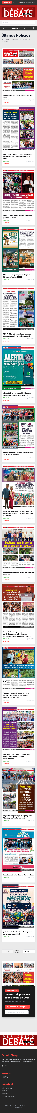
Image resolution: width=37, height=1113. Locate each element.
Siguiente (28, 951)
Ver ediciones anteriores (15, 1012)
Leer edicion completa (18, 1007)
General (5, 1077)
